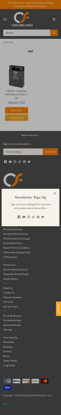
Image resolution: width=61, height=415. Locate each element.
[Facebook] (19, 216)
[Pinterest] (38, 216)
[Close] (54, 193)
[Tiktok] (33, 216)
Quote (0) (58, 309)
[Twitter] (42, 216)
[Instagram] (28, 216)
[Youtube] (23, 216)
